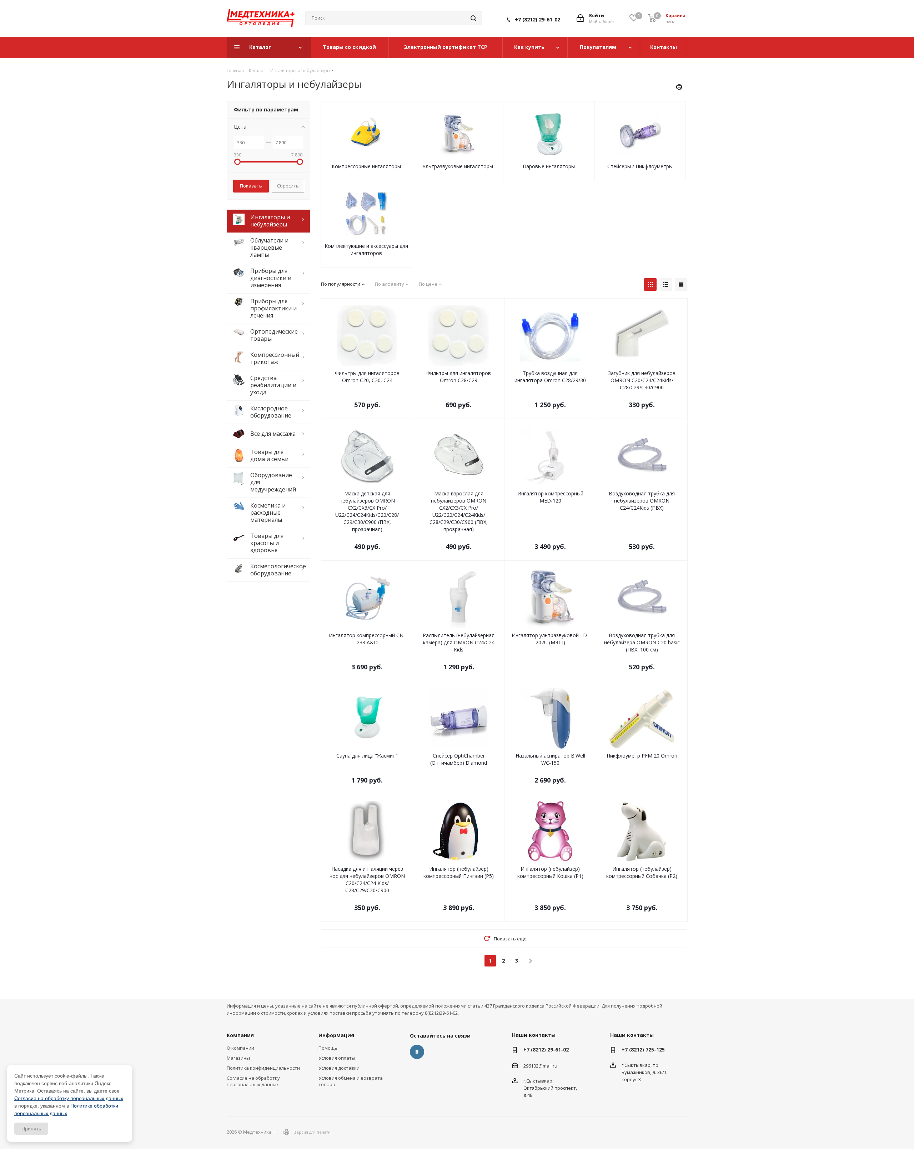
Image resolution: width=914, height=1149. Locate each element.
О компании (240, 1048)
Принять (31, 1128)
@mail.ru (547, 1066)
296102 (530, 1066)
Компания (240, 1035)
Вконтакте (417, 1052)
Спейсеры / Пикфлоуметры (640, 166)
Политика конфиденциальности (263, 1068)
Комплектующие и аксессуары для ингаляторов (366, 249)
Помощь (327, 1048)
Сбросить (288, 186)
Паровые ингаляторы (549, 166)
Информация (336, 1035)
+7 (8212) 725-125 (643, 1049)
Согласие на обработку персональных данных (253, 1081)
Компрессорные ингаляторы (366, 166)
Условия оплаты (336, 1058)
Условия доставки (339, 1068)
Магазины (238, 1058)
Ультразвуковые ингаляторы (457, 166)
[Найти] (473, 18)
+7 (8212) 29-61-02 (537, 19)
